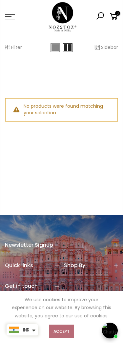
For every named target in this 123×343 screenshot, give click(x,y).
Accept (61, 331)
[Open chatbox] (110, 330)
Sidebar (109, 47)
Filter (16, 47)
